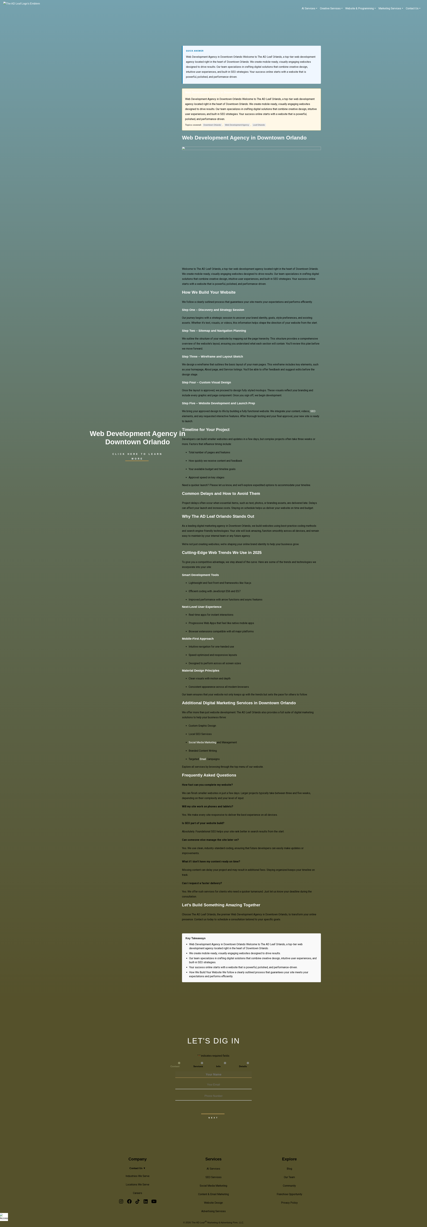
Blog (289, 1168)
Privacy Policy (289, 1202)
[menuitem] (309, 8)
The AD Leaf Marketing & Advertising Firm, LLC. (217, 1222)
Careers (137, 1193)
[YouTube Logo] (154, 1202)
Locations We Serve (137, 1184)
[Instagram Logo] (121, 1202)
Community (289, 1185)
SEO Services (213, 1177)
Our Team (289, 1177)
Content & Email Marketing (213, 1194)
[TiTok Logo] (137, 1202)
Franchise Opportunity (289, 1194)
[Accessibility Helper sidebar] (4, 1217)
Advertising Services (213, 1211)
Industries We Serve (137, 1176)
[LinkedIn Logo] (146, 1202)
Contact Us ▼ (137, 1168)
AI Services (213, 1168)
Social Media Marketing (213, 1185)
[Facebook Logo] (129, 1202)
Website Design (213, 1202)
